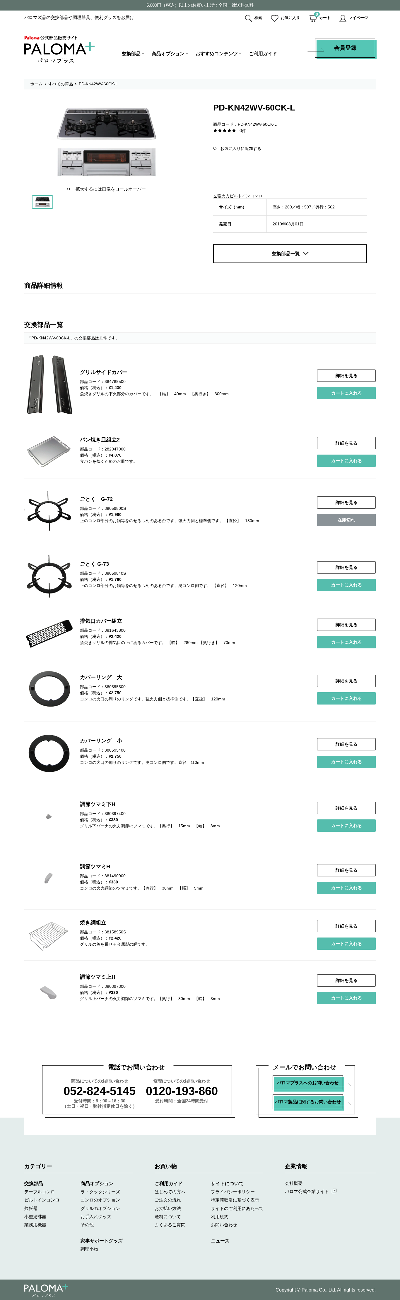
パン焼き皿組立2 (100, 440)
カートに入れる (346, 393)
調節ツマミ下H (97, 804)
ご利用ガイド (263, 53)
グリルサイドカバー (103, 372)
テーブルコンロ (39, 1191)
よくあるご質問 (170, 1224)
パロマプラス (46, 1290)
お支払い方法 (168, 1208)
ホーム (36, 84)
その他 (87, 1224)
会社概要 (293, 1183)
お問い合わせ (224, 1224)
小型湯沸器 (35, 1216)
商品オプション (168, 53)
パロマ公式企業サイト (307, 1191)
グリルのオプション (100, 1208)
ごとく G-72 (96, 499)
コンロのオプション (100, 1199)
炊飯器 (30, 1208)
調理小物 (89, 1249)
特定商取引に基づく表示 (235, 1199)
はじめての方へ (170, 1191)
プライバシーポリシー (233, 1191)
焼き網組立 (93, 923)
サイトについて (227, 1183)
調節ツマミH (95, 866)
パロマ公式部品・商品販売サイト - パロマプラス (59, 49)
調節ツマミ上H (97, 977)
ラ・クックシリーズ (100, 1191)
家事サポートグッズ (102, 1240)
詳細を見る (347, 375)
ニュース (220, 1240)
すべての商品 (60, 84)
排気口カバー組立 (101, 621)
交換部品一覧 (286, 253)
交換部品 (131, 53)
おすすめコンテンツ (217, 53)
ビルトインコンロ (41, 1199)
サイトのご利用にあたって (237, 1208)
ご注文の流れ (168, 1199)
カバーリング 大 (101, 677)
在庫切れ (346, 519)
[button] (237, 148)
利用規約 (219, 1216)
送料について (168, 1216)
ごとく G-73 (94, 564)
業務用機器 (35, 1224)
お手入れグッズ (96, 1216)
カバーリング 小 (101, 741)
